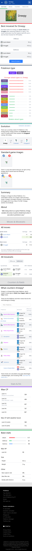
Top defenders (7, 495)
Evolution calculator (8, 511)
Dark (4, 89)
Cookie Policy (6, 534)
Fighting (4, 116)
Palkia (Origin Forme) (8, 330)
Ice (4, 83)
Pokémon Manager (8, 519)
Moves (10, 7)
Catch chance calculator (10, 513)
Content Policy (7, 532)
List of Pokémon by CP (9, 497)
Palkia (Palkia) (6, 355)
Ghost (4, 81)
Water (4, 105)
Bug (4, 99)
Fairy (4, 92)
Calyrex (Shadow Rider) (9, 368)
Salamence (6, 362)
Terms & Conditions (8, 536)
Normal (4, 113)
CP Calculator (7, 517)
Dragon (4, 86)
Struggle (5, 45)
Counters (17, 7)
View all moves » (16, 61)
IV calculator (6, 509)
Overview (3, 7)
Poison (4, 96)
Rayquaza (5, 342)
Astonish (5, 237)
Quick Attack (6, 42)
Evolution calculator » (25, 126)
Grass (4, 107)
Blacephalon (6, 336)
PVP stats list (6, 501)
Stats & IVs (25, 7)
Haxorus (5, 349)
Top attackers (7, 493)
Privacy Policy (7, 530)
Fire (4, 102)
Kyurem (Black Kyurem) (9, 314)
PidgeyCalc (6, 515)
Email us (7, 526)
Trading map (6, 521)
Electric (4, 110)
